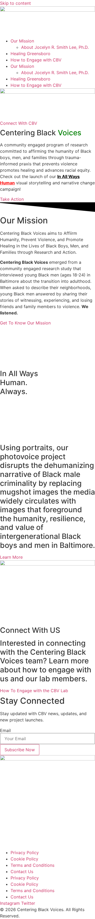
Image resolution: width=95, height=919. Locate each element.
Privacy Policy (25, 852)
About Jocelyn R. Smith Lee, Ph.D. (55, 47)
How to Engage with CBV (36, 60)
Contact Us (22, 871)
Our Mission (22, 41)
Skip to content (15, 3)
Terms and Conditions (32, 865)
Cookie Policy (24, 858)
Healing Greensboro (30, 53)
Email (5, 730)
